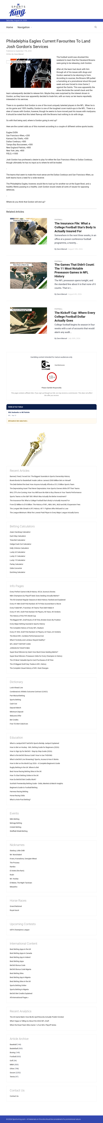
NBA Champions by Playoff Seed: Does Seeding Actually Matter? (34, 596)
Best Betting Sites (16, 973)
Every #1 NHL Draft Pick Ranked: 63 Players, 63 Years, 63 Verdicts (35, 632)
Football (13, 1057)
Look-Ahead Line (16, 688)
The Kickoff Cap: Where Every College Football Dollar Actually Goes (75, 316)
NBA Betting (14, 819)
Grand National (16, 906)
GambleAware (60, 365)
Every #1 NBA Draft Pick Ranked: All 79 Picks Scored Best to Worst (35, 604)
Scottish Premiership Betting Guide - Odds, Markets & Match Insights (36, 783)
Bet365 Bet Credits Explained (21, 993)
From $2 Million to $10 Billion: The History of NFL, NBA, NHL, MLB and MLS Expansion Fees (45, 505)
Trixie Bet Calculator (17, 540)
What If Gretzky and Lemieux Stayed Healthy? (27, 640)
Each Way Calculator (18, 536)
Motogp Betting (16, 823)
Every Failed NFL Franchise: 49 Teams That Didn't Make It (32, 608)
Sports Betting (15, 700)
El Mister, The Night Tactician (21, 883)
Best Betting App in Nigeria (20, 977)
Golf (11, 1061)
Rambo (12, 867)
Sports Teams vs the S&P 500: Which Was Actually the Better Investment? (38, 496)
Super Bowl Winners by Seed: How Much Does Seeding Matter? (34, 652)
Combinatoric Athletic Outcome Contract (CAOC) (29, 692)
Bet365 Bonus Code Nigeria (20, 969)
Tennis (12, 1077)
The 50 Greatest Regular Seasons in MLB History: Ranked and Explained (37, 600)
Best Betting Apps (17, 961)
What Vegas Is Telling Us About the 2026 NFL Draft (29, 1021)
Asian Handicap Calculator (20, 532)
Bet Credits (14, 720)
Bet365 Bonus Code (17, 965)
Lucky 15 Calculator (17, 560)
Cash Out (13, 704)
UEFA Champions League (19, 930)
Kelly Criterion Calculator (19, 548)
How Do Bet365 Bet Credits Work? (23, 779)
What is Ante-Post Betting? (20, 800)
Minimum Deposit (16, 712)
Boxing (12, 1053)
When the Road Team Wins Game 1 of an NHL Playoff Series (33, 1025)
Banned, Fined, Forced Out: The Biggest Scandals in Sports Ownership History (40, 476)
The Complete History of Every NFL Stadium (27, 628)
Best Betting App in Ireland (20, 957)
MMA (12, 1065)
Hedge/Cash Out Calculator (20, 544)
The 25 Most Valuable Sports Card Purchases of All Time (31, 660)
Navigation (24, 27)
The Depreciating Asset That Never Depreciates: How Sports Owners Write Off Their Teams (45, 488)
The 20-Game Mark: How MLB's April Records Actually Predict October (37, 1017)
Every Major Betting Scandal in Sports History (27, 624)
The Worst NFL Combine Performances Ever (27, 636)
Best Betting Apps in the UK (20, 949)
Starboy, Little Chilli (17, 851)
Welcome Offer (15, 716)
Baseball (13, 1044)
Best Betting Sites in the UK (20, 981)
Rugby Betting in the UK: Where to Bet (24, 767)
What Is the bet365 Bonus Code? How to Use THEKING (31, 755)
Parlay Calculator (16, 564)
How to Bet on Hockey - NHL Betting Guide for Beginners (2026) (34, 747)
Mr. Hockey (14, 879)
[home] (17, 10)
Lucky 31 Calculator (17, 556)
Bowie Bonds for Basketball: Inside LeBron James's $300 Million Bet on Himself (40, 480)
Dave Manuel (19, 54)
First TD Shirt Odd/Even (19, 724)
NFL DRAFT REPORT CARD (20, 644)
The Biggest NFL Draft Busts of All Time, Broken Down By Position (35, 620)
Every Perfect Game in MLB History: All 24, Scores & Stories (32, 592)
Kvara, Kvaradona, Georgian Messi (23, 859)
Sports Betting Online (18, 985)
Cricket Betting (15, 827)
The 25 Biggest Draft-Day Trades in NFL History (28, 664)
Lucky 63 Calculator (17, 552)
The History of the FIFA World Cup (23, 616)
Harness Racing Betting (19, 792)
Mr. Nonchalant (16, 855)
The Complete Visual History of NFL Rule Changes (29, 668)
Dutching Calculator (17, 572)
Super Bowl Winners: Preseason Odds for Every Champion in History (36, 656)
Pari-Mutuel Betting (17, 696)
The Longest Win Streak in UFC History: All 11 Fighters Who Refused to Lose (39, 509)
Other (12, 1069)
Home (9, 27)
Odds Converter (16, 568)
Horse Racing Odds (17, 796)
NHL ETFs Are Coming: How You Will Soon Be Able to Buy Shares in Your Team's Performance (45, 492)
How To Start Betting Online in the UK (24, 775)
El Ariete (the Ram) (17, 871)
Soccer (12, 1073)
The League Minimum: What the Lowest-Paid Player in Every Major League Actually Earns (44, 513)
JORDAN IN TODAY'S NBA (20, 648)
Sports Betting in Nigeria (19, 989)
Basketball (14, 1048)
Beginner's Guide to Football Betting (23, 787)
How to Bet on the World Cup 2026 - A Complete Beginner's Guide (35, 763)
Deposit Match (15, 708)
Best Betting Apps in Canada (21, 953)
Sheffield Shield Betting (19, 831)
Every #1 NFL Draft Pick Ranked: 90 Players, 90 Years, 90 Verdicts (35, 612)
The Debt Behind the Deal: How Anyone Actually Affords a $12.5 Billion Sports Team (42, 484)
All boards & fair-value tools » (18, 421)
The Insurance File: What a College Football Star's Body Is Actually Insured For (75, 227)
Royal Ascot (14, 910)
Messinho (13, 887)
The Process (14, 863)
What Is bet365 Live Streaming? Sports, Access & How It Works (34, 759)
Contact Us (14, 1096)
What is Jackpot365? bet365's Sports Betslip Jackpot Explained (34, 743)
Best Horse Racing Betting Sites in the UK (26, 771)
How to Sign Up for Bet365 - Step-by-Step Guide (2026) (31, 751)
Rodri (12, 875)
